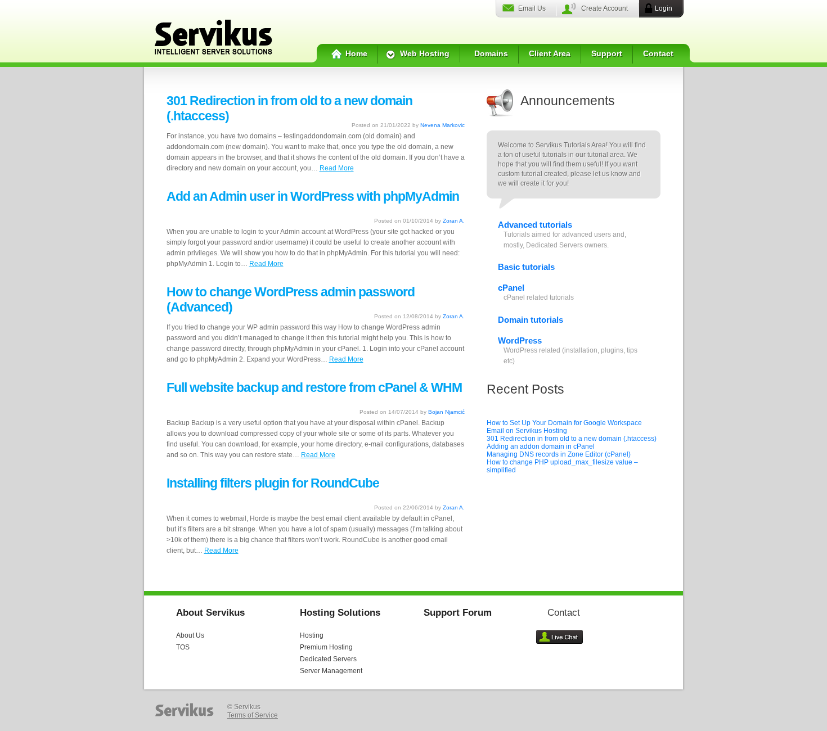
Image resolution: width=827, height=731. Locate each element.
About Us (190, 635)
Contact (658, 53)
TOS (183, 647)
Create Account (604, 8)
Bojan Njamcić (446, 412)
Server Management (331, 671)
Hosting (311, 635)
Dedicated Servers (328, 659)
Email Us (532, 8)
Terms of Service (252, 715)
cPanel (511, 287)
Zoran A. (454, 221)
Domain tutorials (530, 319)
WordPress (520, 340)
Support (606, 53)
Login (663, 8)
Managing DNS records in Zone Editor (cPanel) (559, 454)
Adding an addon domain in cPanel (541, 446)
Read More (337, 168)
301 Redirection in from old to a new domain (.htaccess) (572, 439)
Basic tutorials (526, 267)
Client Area (549, 53)
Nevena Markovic (442, 125)
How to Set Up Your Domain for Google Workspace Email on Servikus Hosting (564, 427)
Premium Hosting (326, 647)
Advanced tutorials (535, 224)
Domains (491, 53)
